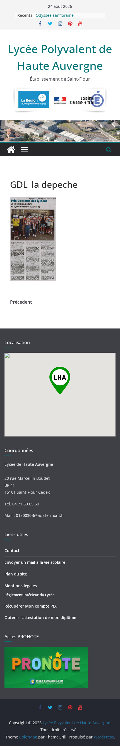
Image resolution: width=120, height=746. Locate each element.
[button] (60, 380)
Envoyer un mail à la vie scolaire (34, 562)
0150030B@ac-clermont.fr (40, 515)
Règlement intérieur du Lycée (29, 594)
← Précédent (18, 302)
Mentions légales (20, 585)
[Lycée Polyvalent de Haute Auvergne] (11, 149)
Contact (12, 550)
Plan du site (15, 574)
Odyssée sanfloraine (55, 15)
